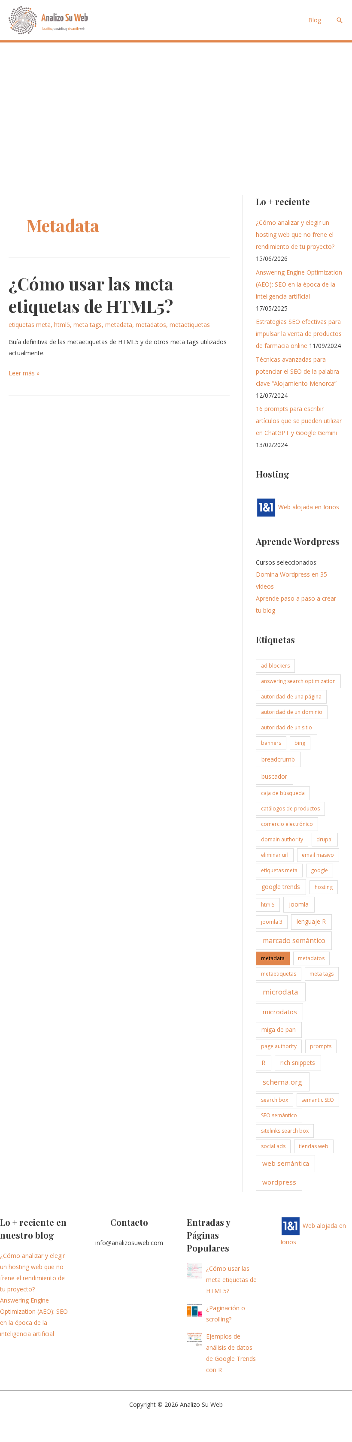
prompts (320, 1046)
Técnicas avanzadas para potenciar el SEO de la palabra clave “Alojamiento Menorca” (297, 371)
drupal (324, 839)
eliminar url (274, 855)
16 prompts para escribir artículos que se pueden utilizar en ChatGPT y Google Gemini (299, 421)
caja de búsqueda (283, 793)
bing (299, 743)
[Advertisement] (176, 107)
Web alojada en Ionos (307, 507)
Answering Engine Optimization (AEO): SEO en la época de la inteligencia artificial (299, 284)
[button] (339, 20)
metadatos (151, 324)
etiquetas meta (30, 324)
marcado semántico (294, 940)
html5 (62, 324)
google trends (280, 887)
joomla (299, 904)
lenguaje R (311, 921)
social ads (273, 1146)
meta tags (87, 324)
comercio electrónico (287, 824)
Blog (314, 20)
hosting (324, 887)
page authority (279, 1046)
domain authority (282, 839)
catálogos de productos (290, 808)
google (319, 870)
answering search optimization (298, 681)
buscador (274, 776)
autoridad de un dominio (291, 712)
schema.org (282, 1082)
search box (274, 1099)
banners (271, 743)
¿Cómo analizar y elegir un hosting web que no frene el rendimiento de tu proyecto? (295, 234)
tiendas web (313, 1146)
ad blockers (275, 665)
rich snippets (297, 1062)
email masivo (318, 855)
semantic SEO (317, 1099)
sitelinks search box (285, 1130)
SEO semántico (279, 1115)
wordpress (279, 1182)
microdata (280, 992)
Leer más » (24, 374)
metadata (118, 324)
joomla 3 (271, 921)
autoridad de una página (291, 696)
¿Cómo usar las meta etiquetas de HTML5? (91, 294)
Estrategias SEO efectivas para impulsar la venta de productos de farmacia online (299, 333)
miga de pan (278, 1029)
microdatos (279, 1011)
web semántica (285, 1163)
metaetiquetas (190, 324)
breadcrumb (278, 759)
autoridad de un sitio (286, 727)
